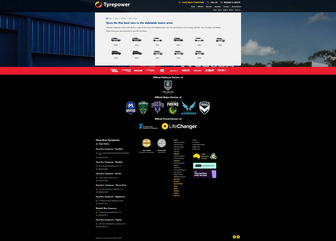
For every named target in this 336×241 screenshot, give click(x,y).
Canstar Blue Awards (198, 144)
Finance (194, 140)
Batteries (176, 165)
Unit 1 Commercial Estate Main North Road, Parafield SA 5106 (114, 153)
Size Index (195, 142)
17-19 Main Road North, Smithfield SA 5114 (111, 189)
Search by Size (178, 145)
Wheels (200, 7)
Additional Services (179, 177)
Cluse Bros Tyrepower (192, 2)
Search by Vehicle (179, 142)
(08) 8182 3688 (103, 157)
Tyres (193, 7)
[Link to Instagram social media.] (238, 237)
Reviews (237, 10)
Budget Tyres (196, 147)
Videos (231, 10)
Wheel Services (178, 174)
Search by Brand (179, 147)
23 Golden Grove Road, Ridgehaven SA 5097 (111, 201)
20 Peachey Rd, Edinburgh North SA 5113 (110, 166)
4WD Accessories (179, 163)
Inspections (177, 167)
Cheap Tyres (196, 149)
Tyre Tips (176, 151)
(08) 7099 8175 (103, 215)
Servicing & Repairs (180, 170)
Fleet (215, 10)
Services (209, 7)
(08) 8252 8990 (103, 169)
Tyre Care (177, 149)
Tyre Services (178, 172)
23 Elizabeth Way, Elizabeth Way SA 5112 (110, 212)
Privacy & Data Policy (106, 238)
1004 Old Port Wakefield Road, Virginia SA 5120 (112, 224)
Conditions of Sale (116, 238)
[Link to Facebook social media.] (234, 237)
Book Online (236, 7)
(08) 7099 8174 (103, 203)
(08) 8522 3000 (103, 180)
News (220, 10)
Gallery (225, 10)
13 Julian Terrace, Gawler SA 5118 (108, 177)
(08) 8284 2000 (103, 192)
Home (110, 18)
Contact (226, 7)
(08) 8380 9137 (103, 227)
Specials (218, 7)
